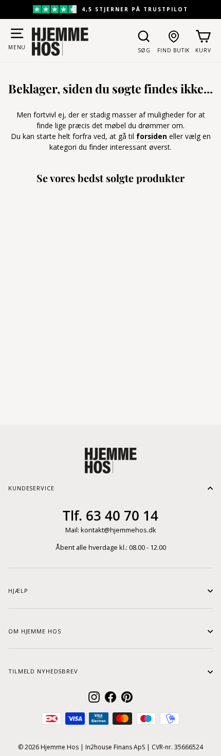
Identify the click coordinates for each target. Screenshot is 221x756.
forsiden (151, 136)
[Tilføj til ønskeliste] (70, 345)
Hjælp (18, 590)
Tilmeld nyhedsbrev (43, 671)
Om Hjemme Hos (34, 631)
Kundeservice (31, 488)
